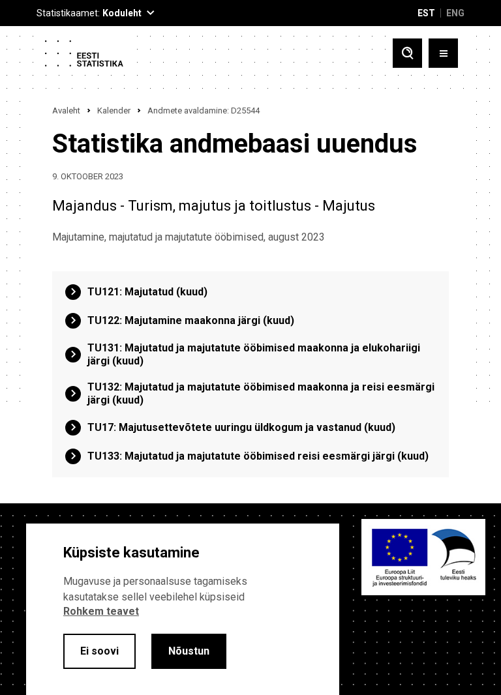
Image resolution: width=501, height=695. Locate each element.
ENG (455, 13)
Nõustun (188, 651)
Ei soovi (99, 651)
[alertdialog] (182, 609)
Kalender (113, 110)
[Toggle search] (407, 53)
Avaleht (66, 110)
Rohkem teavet (101, 611)
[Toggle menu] (443, 53)
